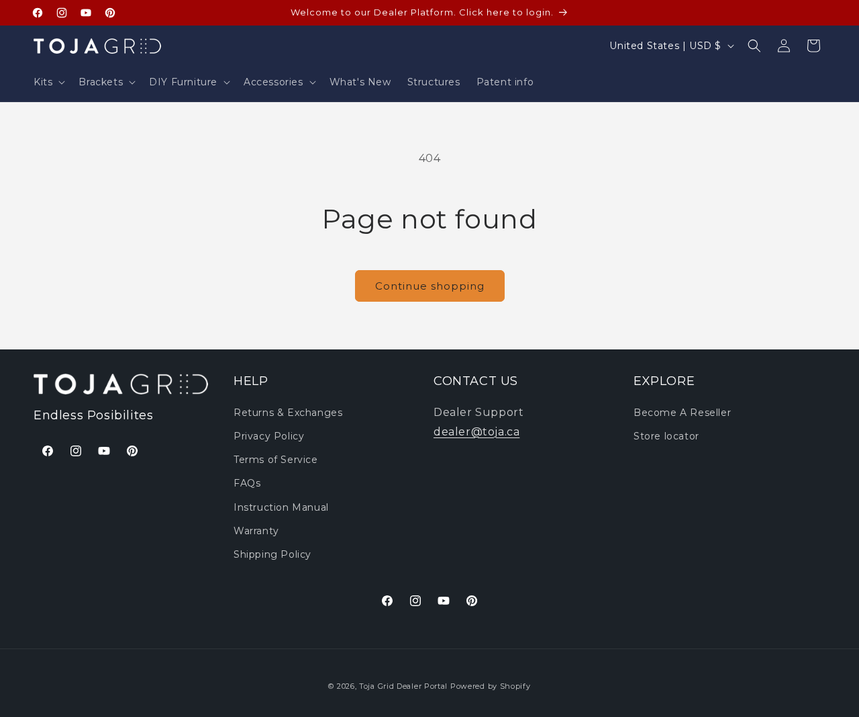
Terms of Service (276, 460)
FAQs (247, 483)
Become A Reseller (682, 412)
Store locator (666, 435)
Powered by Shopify (490, 686)
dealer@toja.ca (476, 431)
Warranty (256, 530)
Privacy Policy (269, 435)
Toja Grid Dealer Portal (403, 686)
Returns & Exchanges (288, 412)
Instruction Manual (281, 507)
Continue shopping (430, 286)
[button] (48, 82)
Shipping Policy (272, 554)
